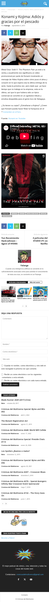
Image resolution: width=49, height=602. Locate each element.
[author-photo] (24, 256)
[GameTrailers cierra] (24, 291)
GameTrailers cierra (24, 298)
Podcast (4, 296)
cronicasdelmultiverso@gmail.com (30, 574)
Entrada (14, 214)
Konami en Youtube (17, 118)
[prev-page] (23, 306)
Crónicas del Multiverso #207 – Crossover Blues (23, 472)
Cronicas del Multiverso (10, 415)
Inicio (3, 9)
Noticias (43, 214)
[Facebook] (4, 32)
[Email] (23, 32)
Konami (22, 214)
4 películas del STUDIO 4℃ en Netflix (40, 241)
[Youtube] (31, 580)
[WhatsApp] (16, 32)
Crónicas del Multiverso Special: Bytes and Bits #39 (8, 300)
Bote (3, 403)
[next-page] (26, 306)
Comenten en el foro (12, 112)
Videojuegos (11, 9)
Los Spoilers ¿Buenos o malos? (15, 451)
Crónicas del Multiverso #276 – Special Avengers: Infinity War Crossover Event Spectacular (24, 482)
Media (20, 296)
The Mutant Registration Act (14, 421)
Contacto (24, 595)
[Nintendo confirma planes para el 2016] (40, 291)
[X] (10, 32)
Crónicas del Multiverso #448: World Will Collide (23, 430)
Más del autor (35, 282)
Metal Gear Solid (32, 214)
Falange (7, 25)
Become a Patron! (8, 538)
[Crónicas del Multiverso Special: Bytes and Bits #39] (8, 291)
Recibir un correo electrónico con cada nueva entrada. (25, 380)
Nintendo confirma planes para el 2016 (40, 299)
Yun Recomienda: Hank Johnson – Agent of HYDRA (10, 241)
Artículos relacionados (17, 282)
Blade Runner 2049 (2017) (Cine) (15, 400)
